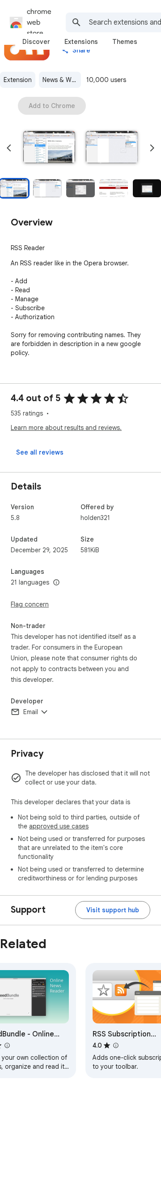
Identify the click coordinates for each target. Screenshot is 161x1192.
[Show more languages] (56, 582)
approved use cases (59, 826)
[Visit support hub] (112, 910)
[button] (49, 148)
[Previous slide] (9, 148)
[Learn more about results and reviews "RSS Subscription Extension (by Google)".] (116, 1045)
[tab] (36, 42)
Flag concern (30, 604)
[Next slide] (152, 148)
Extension (18, 80)
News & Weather (61, 80)
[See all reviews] (40, 452)
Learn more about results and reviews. (66, 428)
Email (30, 712)
